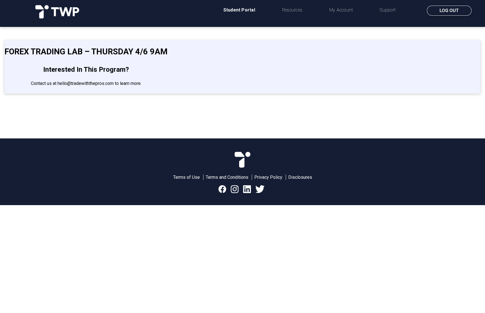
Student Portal (239, 10)
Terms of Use (186, 177)
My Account (341, 10)
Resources (292, 10)
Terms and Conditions (227, 177)
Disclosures (300, 177)
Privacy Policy (268, 177)
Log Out (449, 10)
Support (387, 10)
